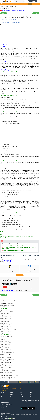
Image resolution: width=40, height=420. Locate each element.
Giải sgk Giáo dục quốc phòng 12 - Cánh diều (9, 377)
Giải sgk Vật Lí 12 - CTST (4, 341)
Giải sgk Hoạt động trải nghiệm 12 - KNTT (8, 328)
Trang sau (35, 13)
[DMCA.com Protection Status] (13, 418)
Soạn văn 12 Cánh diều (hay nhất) (6, 357)
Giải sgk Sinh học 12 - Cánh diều (6, 365)
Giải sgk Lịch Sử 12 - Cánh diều (6, 367)
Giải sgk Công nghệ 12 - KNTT (6, 326)
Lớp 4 (11, 392)
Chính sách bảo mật (5, 400)
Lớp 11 (26, 3)
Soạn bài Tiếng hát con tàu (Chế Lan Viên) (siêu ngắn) (10, 20)
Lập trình (22, 396)
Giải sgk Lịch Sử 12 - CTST (5, 346)
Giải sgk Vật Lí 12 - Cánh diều (5, 362)
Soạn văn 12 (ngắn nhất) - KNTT (6, 311)
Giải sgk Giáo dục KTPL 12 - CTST (6, 349)
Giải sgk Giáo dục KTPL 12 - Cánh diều (7, 370)
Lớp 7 (11, 3)
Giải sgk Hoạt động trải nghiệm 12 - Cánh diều (9, 375)
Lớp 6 (7, 3)
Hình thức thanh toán (5, 402)
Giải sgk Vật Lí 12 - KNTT (5, 315)
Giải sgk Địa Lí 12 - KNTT (5, 321)
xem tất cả (20, 275)
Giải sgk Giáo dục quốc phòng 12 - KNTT (8, 329)
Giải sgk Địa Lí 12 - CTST (4, 347)
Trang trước (4, 13)
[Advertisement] (19, 34)
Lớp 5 (3, 3)
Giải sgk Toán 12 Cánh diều (5, 360)
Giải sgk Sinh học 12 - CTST (5, 344)
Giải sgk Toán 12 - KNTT (4, 313)
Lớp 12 (30, 3)
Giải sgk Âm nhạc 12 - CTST (5, 354)
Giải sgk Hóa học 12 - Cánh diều (6, 364)
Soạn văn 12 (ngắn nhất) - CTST (6, 337)
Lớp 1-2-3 (2, 392)
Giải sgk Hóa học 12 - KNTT (5, 316)
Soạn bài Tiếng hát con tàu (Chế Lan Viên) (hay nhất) (10, 19)
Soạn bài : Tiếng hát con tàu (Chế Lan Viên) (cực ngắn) (10, 22)
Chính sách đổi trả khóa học (6, 404)
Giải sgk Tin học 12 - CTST (5, 351)
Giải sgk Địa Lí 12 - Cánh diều (5, 369)
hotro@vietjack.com (28, 406)
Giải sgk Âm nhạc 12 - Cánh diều (6, 378)
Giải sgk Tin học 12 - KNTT (5, 324)
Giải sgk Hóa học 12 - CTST (5, 342)
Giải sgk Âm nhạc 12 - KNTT (5, 331)
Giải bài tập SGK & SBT (13, 382)
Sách (32, 382)
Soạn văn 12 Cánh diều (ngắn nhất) (7, 359)
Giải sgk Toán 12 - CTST (4, 339)
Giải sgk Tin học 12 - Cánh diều (6, 372)
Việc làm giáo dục (33, 1)
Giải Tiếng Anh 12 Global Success (6, 303)
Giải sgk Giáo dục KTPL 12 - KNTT (6, 323)
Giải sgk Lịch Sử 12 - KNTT (5, 319)
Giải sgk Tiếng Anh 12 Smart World (7, 305)
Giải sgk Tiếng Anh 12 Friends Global (7, 306)
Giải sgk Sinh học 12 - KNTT (5, 318)
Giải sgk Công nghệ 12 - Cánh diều (6, 373)
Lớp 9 (18, 3)
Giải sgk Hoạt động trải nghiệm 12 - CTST (8, 352)
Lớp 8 (14, 3)
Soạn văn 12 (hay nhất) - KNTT (6, 310)
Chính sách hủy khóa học (6, 406)
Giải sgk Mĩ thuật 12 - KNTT (5, 333)
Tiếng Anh (32, 396)
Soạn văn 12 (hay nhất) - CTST (6, 336)
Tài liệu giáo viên (24, 382)
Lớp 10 (22, 3)
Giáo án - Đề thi (36, 3)
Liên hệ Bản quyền (4, 407)
